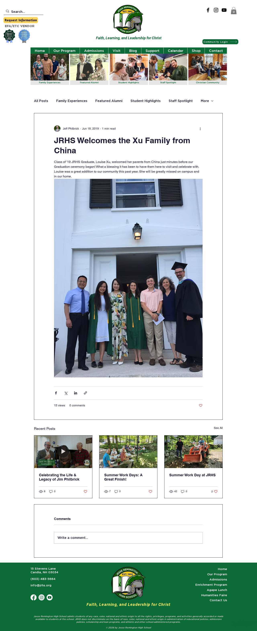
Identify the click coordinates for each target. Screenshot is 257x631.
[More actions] (200, 128)
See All (218, 427)
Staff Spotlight (181, 101)
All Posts (41, 101)
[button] (234, 10)
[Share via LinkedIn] (76, 393)
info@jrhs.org (41, 585)
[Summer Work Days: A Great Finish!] (128, 451)
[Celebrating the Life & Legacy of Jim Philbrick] (63, 451)
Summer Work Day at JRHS (192, 475)
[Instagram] (216, 10)
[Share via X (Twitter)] (66, 393)
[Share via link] (85, 393)
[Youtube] (50, 597)
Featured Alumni (108, 101)
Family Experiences (71, 101)
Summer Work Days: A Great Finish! (123, 477)
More (205, 101)
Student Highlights (146, 101)
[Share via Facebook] (56, 393)
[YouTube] (224, 10)
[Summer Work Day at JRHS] (193, 451)
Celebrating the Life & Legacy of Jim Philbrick (59, 477)
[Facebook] (208, 10)
